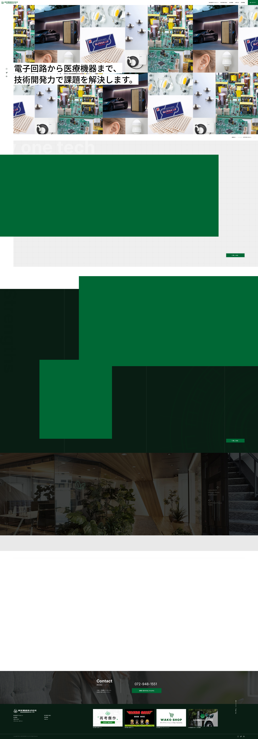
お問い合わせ (16, 719)
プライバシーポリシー (18, 721)
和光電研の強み (224, 2)
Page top (235, 711)
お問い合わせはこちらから (146, 690)
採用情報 (243, 2)
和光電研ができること (213, 2)
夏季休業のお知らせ (247, 137)
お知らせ (237, 2)
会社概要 (231, 2)
